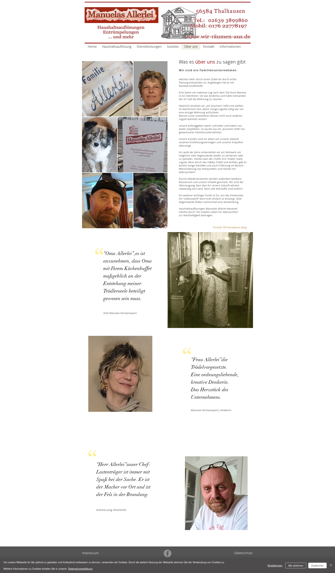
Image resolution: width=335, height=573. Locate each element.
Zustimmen (317, 565)
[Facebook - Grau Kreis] (167, 553)
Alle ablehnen (295, 565)
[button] (230, 227)
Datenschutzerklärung (80, 568)
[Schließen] (331, 565)
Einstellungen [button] (275, 565)
